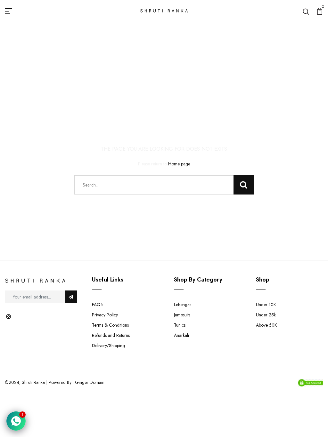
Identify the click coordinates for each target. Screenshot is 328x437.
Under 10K (266, 304)
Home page (179, 164)
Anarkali (181, 335)
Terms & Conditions (110, 325)
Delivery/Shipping (108, 345)
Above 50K (266, 325)
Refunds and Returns (111, 335)
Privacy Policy (105, 315)
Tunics (179, 325)
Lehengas (182, 304)
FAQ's (97, 304)
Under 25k (266, 315)
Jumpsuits (182, 315)
